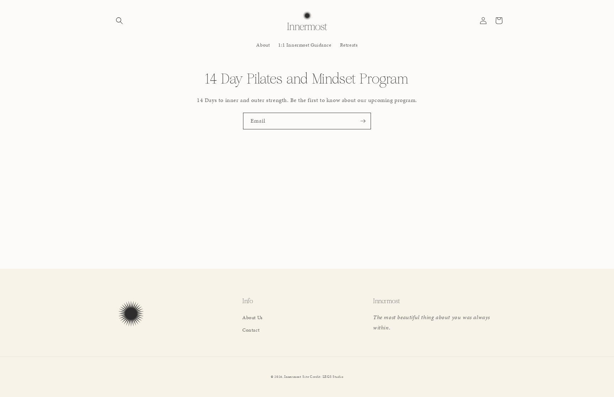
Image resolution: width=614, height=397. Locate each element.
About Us (252, 317)
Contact (250, 330)
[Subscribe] (363, 121)
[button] (119, 20)
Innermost (292, 376)
